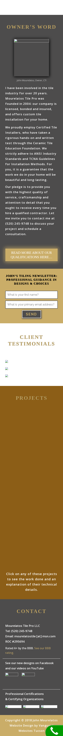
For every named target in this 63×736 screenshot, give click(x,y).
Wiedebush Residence (31, 420)
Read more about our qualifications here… (31, 255)
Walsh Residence (31, 459)
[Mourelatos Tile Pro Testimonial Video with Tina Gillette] (6, 361)
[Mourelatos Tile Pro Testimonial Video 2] (6, 369)
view (31, 433)
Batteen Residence (31, 537)
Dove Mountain (31, 498)
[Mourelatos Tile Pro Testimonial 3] (6, 376)
